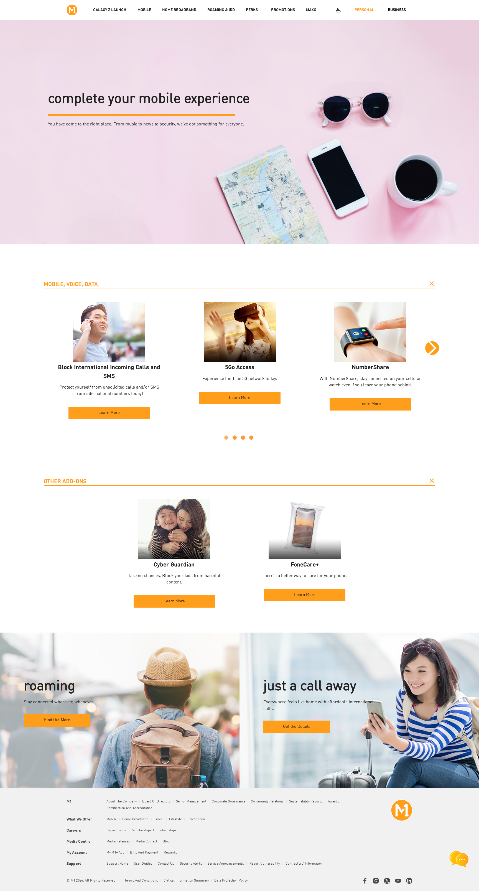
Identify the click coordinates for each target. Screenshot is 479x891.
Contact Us (166, 863)
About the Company (121, 801)
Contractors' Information (304, 863)
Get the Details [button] (296, 727)
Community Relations (267, 801)
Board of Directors (156, 801)
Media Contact (146, 841)
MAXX (311, 10)
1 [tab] (226, 438)
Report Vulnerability (264, 863)
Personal (364, 10)
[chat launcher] (459, 859)
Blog (166, 841)
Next (432, 348)
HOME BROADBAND (179, 10)
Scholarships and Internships (154, 830)
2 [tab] (235, 438)
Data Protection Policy (231, 880)
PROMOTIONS (283, 10)
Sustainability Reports (305, 801)
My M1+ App (115, 852)
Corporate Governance (228, 801)
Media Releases (118, 841)
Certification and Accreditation (129, 808)
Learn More (109, 413)
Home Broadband (135, 819)
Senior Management (191, 801)
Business (397, 10)
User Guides (143, 863)
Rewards (170, 852)
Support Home (117, 863)
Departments (116, 830)
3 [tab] (243, 438)
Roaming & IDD (221, 10)
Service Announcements (226, 863)
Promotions (196, 819)
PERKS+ (253, 10)
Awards (333, 801)
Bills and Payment (144, 852)
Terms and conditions (141, 880)
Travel (159, 819)
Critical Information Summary (186, 880)
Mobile (111, 819)
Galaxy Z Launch (109, 10)
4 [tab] (251, 438)
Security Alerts (191, 863)
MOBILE (144, 10)
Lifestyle (175, 819)
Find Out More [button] (57, 720)
